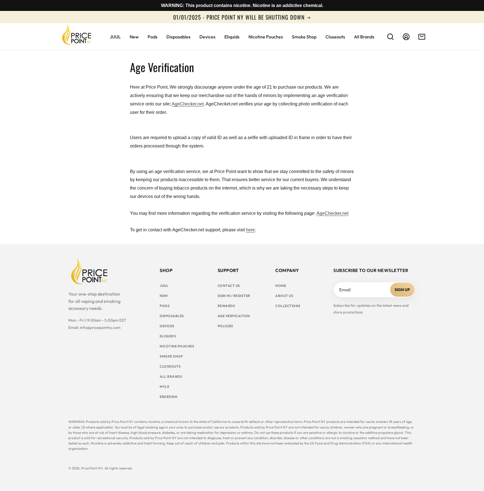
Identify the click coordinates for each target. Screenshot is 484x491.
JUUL (164, 285)
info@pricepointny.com (100, 327)
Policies (225, 326)
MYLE (164, 386)
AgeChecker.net (188, 104)
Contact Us (229, 285)
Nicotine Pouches (177, 346)
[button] (390, 36)
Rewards (226, 306)
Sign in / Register (234, 296)
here (250, 229)
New (164, 296)
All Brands (171, 376)
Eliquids (168, 336)
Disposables (172, 316)
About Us (284, 296)
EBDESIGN (168, 397)
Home (280, 285)
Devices (167, 326)
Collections (288, 306)
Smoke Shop (171, 356)
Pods (164, 306)
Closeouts (170, 366)
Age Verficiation (234, 316)
